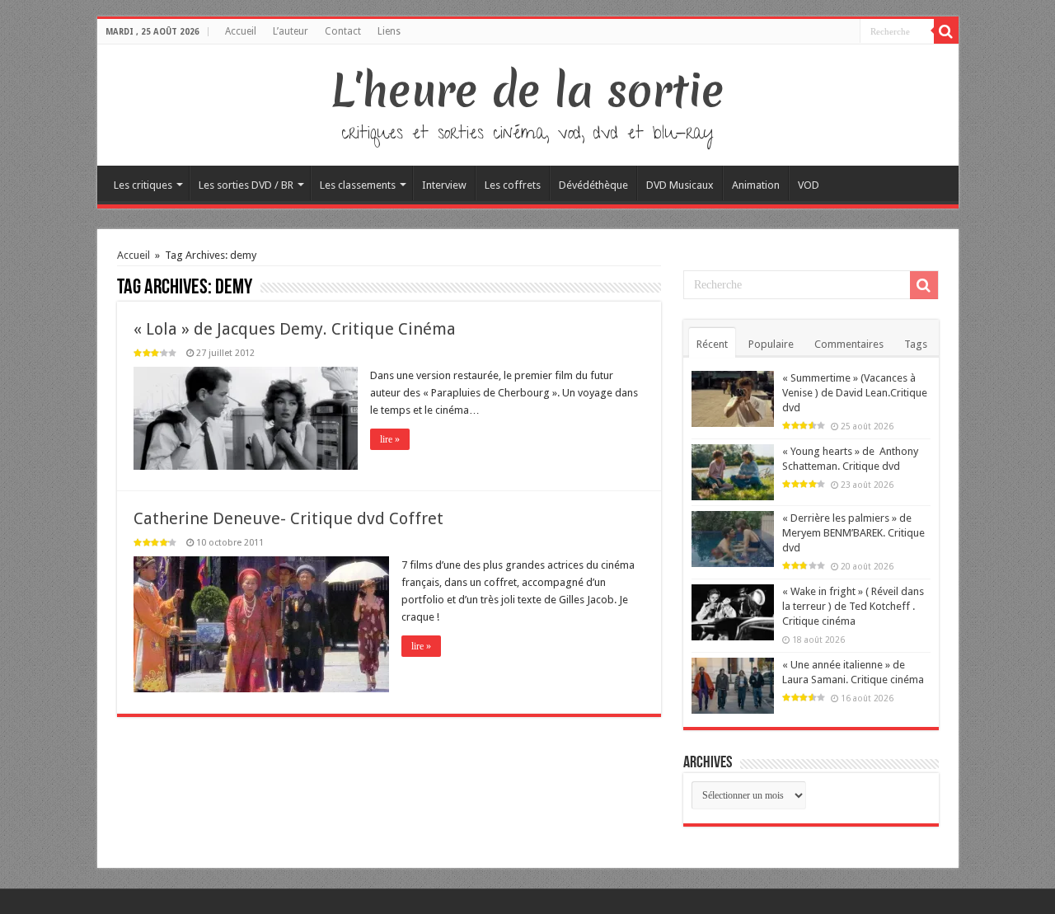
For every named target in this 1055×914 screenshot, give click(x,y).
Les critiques (143, 185)
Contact (343, 31)
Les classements (358, 185)
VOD (808, 185)
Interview (444, 185)
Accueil (240, 31)
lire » (390, 439)
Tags (915, 344)
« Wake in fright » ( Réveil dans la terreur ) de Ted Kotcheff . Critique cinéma (853, 606)
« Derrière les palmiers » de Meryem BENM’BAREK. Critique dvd (853, 533)
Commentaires (849, 344)
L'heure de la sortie (527, 90)
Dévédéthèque (593, 185)
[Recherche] (946, 31)
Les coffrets (513, 185)
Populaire (771, 344)
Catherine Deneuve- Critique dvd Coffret (288, 518)
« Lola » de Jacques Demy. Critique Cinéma (295, 329)
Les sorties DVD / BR (246, 185)
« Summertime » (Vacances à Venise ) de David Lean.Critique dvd (854, 393)
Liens (389, 31)
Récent (712, 344)
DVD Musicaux (680, 185)
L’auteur (290, 31)
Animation (756, 185)
